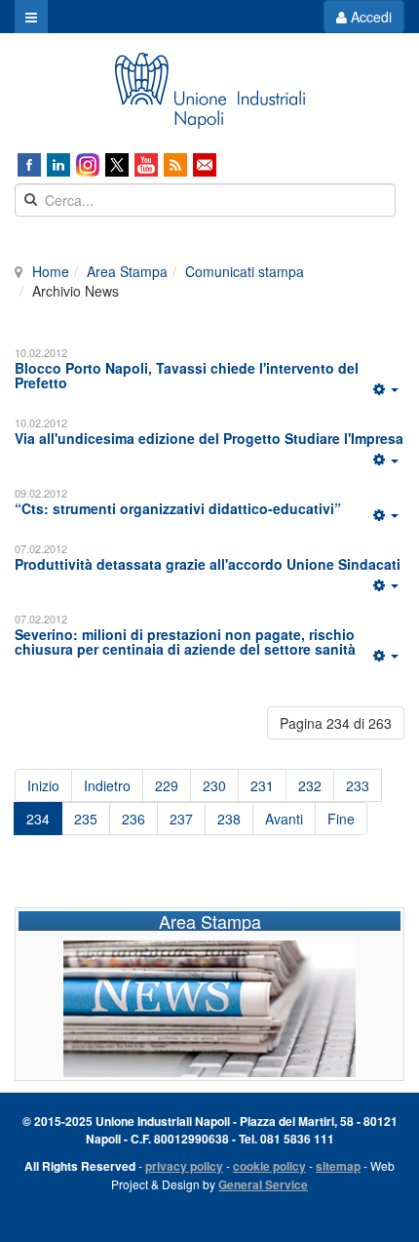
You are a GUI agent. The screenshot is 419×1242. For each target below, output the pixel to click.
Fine (341, 818)
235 (85, 818)
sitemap (338, 1166)
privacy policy (184, 1166)
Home (50, 271)
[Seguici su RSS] (175, 165)
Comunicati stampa (244, 271)
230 (214, 785)
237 (181, 818)
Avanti (284, 818)
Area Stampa (127, 271)
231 (262, 785)
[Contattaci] (204, 165)
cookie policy (269, 1166)
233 (357, 785)
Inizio (43, 785)
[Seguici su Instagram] (87, 165)
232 (310, 785)
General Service (263, 1184)
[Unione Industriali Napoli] (209, 91)
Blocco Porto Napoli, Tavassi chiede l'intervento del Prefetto (187, 375)
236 (133, 818)
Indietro (107, 785)
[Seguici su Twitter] (117, 165)
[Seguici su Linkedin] (58, 165)
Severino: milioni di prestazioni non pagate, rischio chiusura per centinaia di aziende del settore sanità (185, 641)
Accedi (369, 16)
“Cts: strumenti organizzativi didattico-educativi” (178, 508)
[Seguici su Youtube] (146, 165)
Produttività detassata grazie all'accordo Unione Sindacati (207, 564)
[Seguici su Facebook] (29, 165)
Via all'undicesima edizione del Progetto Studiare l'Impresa (209, 438)
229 (166, 785)
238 (229, 818)
